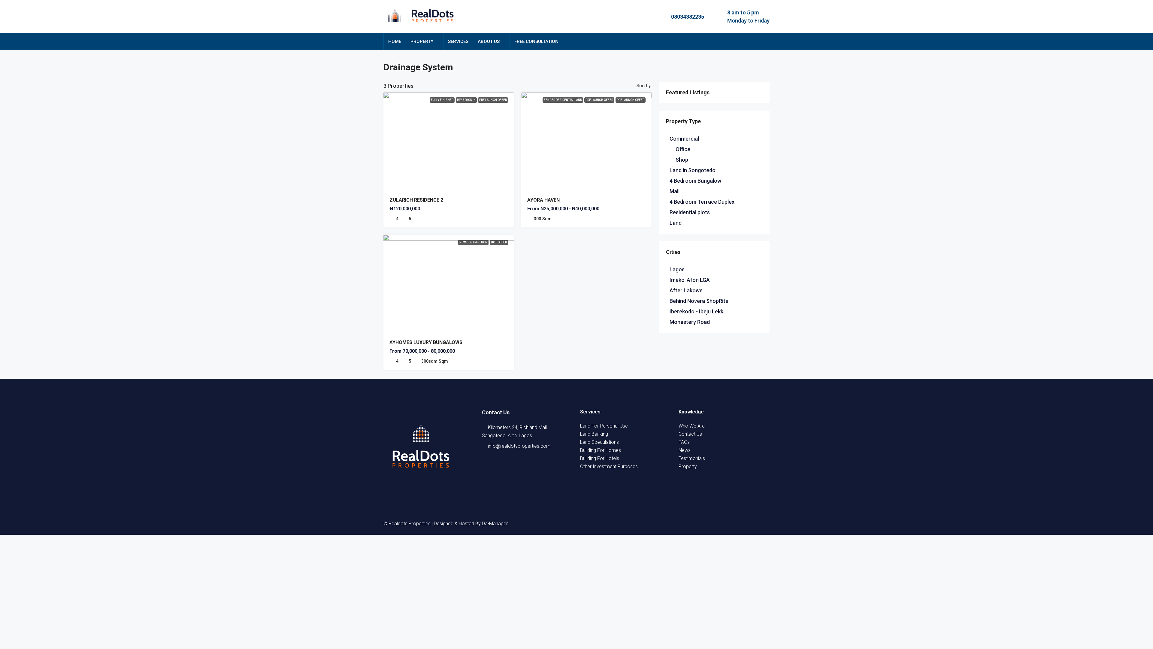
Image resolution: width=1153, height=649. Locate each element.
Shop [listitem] (682, 160)
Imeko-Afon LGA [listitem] (690, 280)
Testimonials (692, 458)
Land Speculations (599, 442)
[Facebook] (710, 523)
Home (394, 41)
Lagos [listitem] (677, 269)
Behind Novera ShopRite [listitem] (699, 301)
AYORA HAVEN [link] (543, 200)
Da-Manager (495, 523)
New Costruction (473, 242)
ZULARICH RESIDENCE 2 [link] (416, 200)
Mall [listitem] (674, 191)
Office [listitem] (683, 149)
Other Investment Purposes (609, 466)
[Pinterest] (764, 523)
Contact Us (690, 434)
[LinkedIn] (743, 523)
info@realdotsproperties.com (519, 446)
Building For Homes (600, 450)
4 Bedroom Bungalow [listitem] (695, 181)
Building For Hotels (599, 458)
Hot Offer (499, 242)
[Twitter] (721, 523)
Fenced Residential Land (563, 100)
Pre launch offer (599, 100)
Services (458, 41)
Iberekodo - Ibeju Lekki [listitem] (697, 311)
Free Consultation (536, 41)
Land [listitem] (676, 223)
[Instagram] (732, 523)
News (685, 450)
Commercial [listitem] (684, 139)
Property (421, 41)
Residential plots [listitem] (690, 212)
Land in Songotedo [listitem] (693, 170)
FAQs (684, 442)
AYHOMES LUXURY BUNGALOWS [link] (425, 342)
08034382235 (687, 17)
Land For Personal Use (604, 426)
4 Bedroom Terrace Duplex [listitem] (702, 202)
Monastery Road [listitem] (690, 322)
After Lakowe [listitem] (686, 290)
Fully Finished (442, 100)
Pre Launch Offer (493, 100)
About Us (489, 41)
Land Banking (594, 434)
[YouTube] (753, 523)
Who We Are (692, 426)
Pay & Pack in (466, 100)
